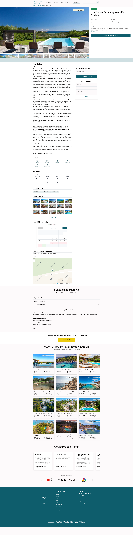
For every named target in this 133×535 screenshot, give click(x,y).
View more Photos (52, 217)
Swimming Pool (55, 191)
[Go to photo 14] (84, 56)
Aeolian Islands (59, 504)
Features (9, 60)
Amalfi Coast (58, 506)
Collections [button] (56, 2)
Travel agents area (82, 522)
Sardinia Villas (40, 5)
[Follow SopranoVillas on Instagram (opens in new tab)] (44, 502)
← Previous (40, 228)
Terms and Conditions (51, 522)
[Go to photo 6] (34, 56)
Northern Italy (59, 515)
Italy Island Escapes (38, 191)
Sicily (57, 502)
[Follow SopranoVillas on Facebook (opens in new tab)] (46, 502)
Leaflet (58, 283)
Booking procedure (39, 301)
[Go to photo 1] (3, 56)
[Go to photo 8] (46, 56)
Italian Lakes (58, 509)
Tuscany (57, 494)
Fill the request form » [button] (66, 339)
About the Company (44, 500)
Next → (64, 228)
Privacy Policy (59, 522)
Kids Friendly (47, 191)
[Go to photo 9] (53, 56)
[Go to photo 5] (28, 56)
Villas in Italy (35, 5)
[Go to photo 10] (59, 56)
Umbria (57, 496)
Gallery (14, 60)
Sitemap (76, 522)
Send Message (86, 96)
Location (19, 60)
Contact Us (77, 2)
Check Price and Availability (86, 76)
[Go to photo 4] (22, 56)
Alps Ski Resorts (59, 511)
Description (3, 60)
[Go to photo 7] (40, 56)
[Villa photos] (44, 30)
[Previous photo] (2, 32)
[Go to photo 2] (9, 56)
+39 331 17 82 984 (87, 494)
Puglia (57, 498)
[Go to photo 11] (65, 56)
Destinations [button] (48, 2)
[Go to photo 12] (71, 56)
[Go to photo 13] (78, 56)
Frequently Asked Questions (68, 522)
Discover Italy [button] (68, 2)
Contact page (81, 498)
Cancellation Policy (39, 304)
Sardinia (57, 500)
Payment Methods (39, 298)
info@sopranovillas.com (87, 495)
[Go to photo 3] (15, 56)
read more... (93, 31)
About (62, 2)
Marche (57, 513)
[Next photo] (86, 32)
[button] (52, 270)
